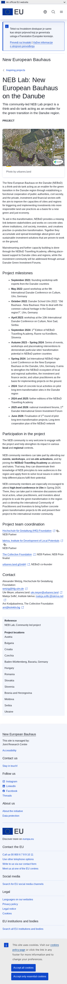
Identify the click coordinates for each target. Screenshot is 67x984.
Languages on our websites (17, 899)
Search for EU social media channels (22, 884)
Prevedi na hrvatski (20, 42)
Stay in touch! (9, 766)
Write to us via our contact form (19, 864)
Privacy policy (10, 904)
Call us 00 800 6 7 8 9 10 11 (17, 854)
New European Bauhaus (19, 734)
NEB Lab (36, 104)
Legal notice (9, 908)
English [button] (45, 12)
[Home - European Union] (21, 11)
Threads (7, 795)
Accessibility (9, 750)
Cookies (7, 913)
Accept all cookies (23, 967)
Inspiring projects (15, 70)
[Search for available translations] (57, 531)
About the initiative (12, 811)
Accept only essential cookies (29, 976)
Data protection (10, 815)
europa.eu (28, 839)
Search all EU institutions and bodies (22, 929)
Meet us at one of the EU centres (20, 868)
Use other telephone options (18, 859)
